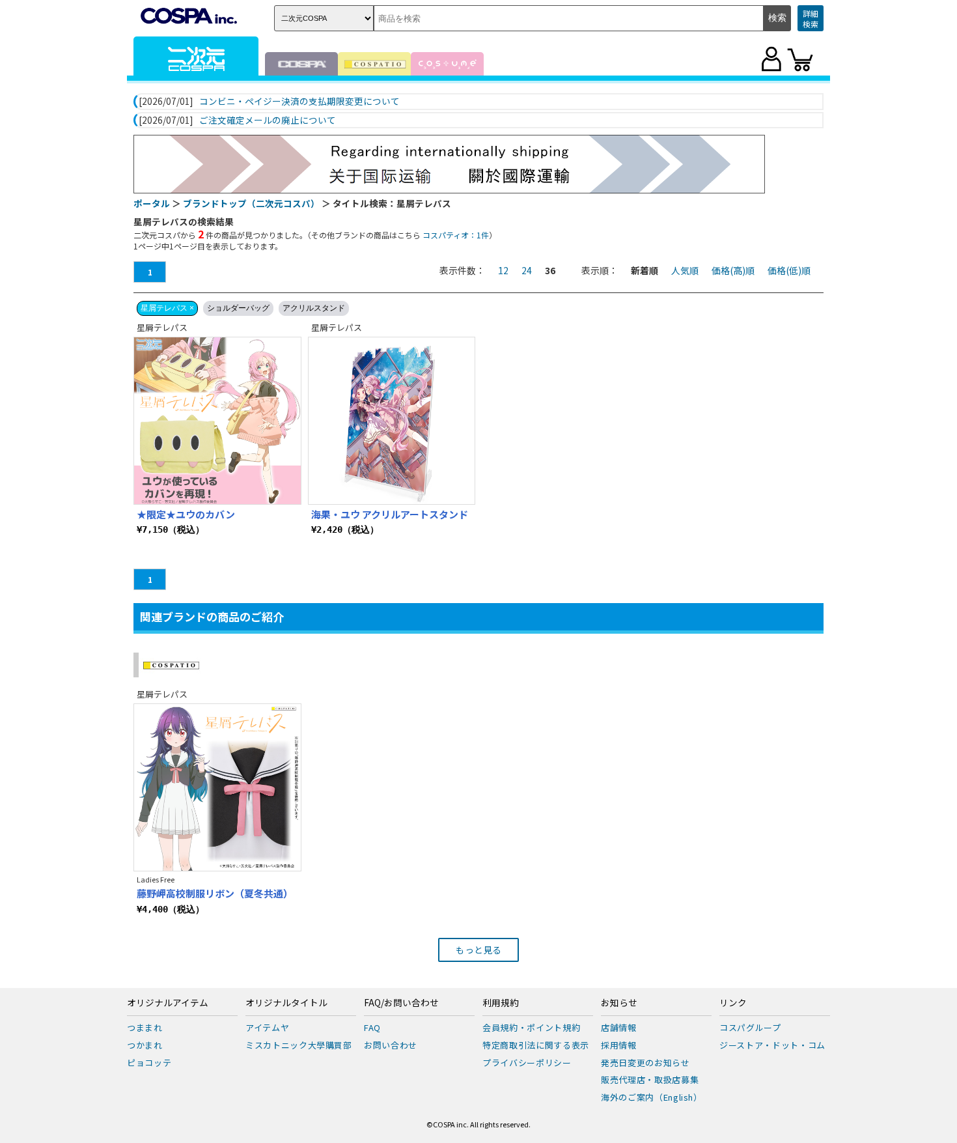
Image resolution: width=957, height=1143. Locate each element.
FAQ (372, 1027)
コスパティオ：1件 (456, 234)
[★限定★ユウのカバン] (217, 420)
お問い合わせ (390, 1045)
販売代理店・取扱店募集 (650, 1079)
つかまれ (145, 1045)
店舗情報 (619, 1027)
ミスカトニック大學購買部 (298, 1045)
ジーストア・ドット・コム (772, 1045)
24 (526, 270)
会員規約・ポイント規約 (531, 1027)
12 (503, 270)
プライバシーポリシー (527, 1062)
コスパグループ (750, 1027)
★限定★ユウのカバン (186, 514)
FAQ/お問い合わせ (401, 1003)
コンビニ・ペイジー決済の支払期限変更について (299, 101)
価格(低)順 (789, 270)
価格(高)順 (733, 270)
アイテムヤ (267, 1027)
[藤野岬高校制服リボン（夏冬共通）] (217, 787)
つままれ (145, 1027)
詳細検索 (810, 18)
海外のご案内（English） (651, 1097)
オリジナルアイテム (167, 1003)
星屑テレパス (162, 327)
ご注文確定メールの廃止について (267, 120)
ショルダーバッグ (238, 308)
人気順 (685, 270)
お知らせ (619, 1003)
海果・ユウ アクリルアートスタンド (389, 514)
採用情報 (619, 1045)
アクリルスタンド (314, 308)
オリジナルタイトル (286, 1003)
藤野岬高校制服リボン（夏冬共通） (215, 893)
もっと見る (478, 949)
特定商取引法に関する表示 (535, 1045)
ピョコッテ (149, 1062)
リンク (733, 1003)
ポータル (151, 203)
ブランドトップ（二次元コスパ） (251, 203)
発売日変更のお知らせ (645, 1062)
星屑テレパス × (167, 308)
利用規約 (500, 1003)
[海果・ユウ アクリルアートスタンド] (392, 420)
